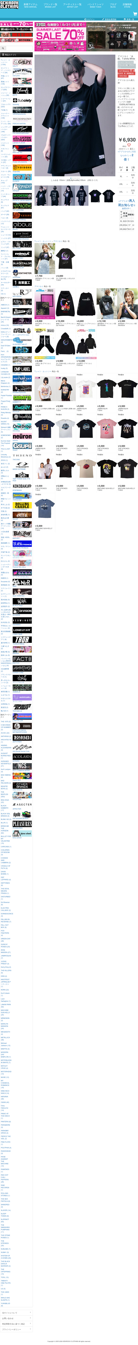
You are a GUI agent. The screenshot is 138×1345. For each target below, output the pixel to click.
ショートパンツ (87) (6, 99)
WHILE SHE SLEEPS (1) (5, 1298)
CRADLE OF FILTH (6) (5, 867)
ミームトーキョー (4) (6, 687)
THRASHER (17, 500)
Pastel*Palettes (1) (6, 396)
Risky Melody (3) (6, 413)
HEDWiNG (16, 624)
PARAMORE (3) (5, 1126)
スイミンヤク (17, 701)
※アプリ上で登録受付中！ (126, 205)
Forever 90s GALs (19, 567)
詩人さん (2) (5, 561)
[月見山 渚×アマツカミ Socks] (44, 343)
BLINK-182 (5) (6, 819)
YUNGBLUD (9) (5, 1304)
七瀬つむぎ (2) (5, 647)
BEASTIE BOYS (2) (4, 787)
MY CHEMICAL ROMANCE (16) (5, 1084)
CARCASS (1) (6, 846)
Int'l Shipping (124, 71)
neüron (15, 440)
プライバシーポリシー (11, 1329)
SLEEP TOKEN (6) (5, 1214)
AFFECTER (17, 809)
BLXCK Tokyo (18, 605)
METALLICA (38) (5, 1038)
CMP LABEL (17, 373)
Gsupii (15, 450)
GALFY (15, 66)
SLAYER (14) (6, 1210)
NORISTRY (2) (5, 391)
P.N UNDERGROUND (21, 133)
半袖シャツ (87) (5, 77)
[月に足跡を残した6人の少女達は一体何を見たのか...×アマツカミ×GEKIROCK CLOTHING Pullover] (65, 343)
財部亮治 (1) (5, 603)
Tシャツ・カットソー (125, 62)
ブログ (113, 5)
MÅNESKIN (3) (5, 1019)
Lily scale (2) (5, 377)
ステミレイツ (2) (6, 589)
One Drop (16, 430)
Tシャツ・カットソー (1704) (5, 62)
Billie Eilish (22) (5, 801)
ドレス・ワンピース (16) (6, 175)
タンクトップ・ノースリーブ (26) (6, 70)
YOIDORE (16, 171)
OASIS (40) (5, 1102)
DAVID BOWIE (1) (5, 872)
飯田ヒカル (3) (5, 471)
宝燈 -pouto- (17, 363)
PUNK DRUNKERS (20, 162)
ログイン (91, 19)
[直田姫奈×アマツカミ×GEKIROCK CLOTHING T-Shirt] (44, 258)
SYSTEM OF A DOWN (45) (6, 1256)
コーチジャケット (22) (6, 155)
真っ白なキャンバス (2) (6, 681)
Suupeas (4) (5, 581)
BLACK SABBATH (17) (4, 807)
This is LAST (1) (5, 450)
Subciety (16, 104)
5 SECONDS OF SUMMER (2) (6, 727)
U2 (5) (3, 1288)
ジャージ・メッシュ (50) (6, 94)
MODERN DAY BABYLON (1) (6, 1054)
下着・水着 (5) (5, 263)
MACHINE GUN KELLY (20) (5, 1012)
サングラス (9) (5, 200)
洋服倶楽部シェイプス (21, 528)
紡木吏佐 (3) (5, 622)
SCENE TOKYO (18, 85)
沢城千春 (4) (5, 552)
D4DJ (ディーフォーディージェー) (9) (6, 334)
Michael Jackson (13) (5, 1044)
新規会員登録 (110, 19)
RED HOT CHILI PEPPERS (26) (5, 1178)
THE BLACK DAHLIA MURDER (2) (6, 1263)
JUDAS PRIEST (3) (5, 962)
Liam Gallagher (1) (6, 1000)
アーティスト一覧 (72, 5)
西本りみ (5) (5, 655)
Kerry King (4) (6, 967)
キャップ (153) (4, 181)
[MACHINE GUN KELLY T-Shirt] (107, 468)
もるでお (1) (5, 695)
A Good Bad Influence (21, 239)
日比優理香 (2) (5, 670)
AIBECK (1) (5, 305)
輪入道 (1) (4, 710)
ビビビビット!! (18, 557)
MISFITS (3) (5, 1049)
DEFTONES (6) (5, 884)
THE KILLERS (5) (6, 971)
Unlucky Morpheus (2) (6, 455)
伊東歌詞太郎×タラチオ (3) (6, 482)
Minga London (18, 258)
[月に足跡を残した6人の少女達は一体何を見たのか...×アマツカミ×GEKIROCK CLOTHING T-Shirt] (65, 258)
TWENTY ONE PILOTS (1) (6, 1282)
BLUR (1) (4, 822)
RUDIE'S (16, 181)
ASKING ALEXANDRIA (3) (6, 747)
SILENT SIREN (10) (5, 422)
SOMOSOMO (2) (6, 436)
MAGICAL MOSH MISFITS (22, 200)
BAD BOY (16, 538)
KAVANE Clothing (19, 219)
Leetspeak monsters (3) (5, 372)
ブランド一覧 (50, 5)
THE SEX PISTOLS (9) (5, 1200)
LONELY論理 (17, 634)
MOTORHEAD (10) (6, 1072)
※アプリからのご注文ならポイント (127, 155)
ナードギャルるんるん (21, 576)
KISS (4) (4, 976)
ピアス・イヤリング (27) (6, 242)
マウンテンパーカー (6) (6, 166)
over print (16, 75)
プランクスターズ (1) (6, 675)
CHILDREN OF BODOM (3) (5, 852)
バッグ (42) (5, 211)
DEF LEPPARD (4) (6, 878)
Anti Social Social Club (21, 751)
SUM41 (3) (5, 1252)
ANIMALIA (16, 692)
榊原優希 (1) (5, 543)
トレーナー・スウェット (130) (6, 115)
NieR (14, 586)
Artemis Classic (18, 315)
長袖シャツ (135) (5, 82)
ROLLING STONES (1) (5, 1194)
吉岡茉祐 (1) (5, 704)
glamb (15, 95)
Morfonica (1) (6, 386)
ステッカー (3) (5, 289)
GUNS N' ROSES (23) (5, 945)
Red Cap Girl (17, 152)
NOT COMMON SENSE (21, 770)
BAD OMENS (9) (6, 776)
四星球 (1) (4, 578)
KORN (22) (5, 990)
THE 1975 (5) (6, 721)
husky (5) (4, 368)
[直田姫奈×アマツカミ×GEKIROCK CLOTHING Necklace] (127, 303)
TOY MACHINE (18, 210)
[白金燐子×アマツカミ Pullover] (86, 343)
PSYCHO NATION (19, 123)
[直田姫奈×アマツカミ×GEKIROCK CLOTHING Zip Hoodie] (107, 303)
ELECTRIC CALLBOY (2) (6, 909)
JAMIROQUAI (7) (6, 956)
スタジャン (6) (5, 149)
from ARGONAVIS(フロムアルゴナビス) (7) (6, 358)
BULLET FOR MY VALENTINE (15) (6, 839)
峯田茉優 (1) (5, 691)
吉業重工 (16, 287)
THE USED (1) (5, 1293)
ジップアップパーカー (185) (6, 129)
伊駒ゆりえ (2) (5, 477)
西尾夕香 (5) (5, 652)
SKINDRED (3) (5, 1205)
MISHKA (16, 653)
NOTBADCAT (18, 383)
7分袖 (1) (4, 110)
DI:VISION (16, 615)
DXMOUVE (17, 421)
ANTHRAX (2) (6, 736)
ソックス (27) (6, 238)
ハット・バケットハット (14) (6, 188)
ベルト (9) (4, 218)
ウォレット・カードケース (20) (6, 229)
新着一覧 (130, 19)
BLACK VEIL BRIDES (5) (5, 814)
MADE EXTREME (19, 469)
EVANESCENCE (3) (6, 914)
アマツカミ (57, 241)
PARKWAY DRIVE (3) (5, 1131)
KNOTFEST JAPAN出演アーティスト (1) (6, 982)
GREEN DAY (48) (5, 939)
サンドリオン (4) (6, 556)
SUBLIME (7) (6, 1249)
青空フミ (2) (5, 463)
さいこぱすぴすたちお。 (21, 335)
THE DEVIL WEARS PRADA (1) (5, 890)
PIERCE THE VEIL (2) (6, 1137)
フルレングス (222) (6, 105)
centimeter (16, 277)
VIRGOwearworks (19, 114)
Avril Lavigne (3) (6, 770)
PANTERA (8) (6, 1121)
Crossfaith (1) (6, 328)
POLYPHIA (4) (6, 1147)
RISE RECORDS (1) (5, 1187)
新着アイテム (30, 5)
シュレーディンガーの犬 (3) (6, 566)
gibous (15, 229)
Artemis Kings (18, 325)
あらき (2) (4, 467)
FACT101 (16, 663)
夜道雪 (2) (4, 707)
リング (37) (5, 247)
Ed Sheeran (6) (5, 903)
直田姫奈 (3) (5, 585)
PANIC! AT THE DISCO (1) (5, 1115)
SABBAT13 (17, 402)
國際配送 (130, 73)
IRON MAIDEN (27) (6, 951)
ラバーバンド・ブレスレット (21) (6, 256)
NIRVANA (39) (4, 1097)
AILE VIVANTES (18, 596)
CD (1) (3, 294)
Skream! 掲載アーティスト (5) (6, 429)
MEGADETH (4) (5, 1033)
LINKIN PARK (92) (6, 1005)
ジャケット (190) (5, 144)
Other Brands (17, 789)
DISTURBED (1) (5, 897)
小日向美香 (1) (5, 532)
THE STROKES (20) (5, 1243)
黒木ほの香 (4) (5, 519)
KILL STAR (17, 248)
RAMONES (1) (5, 1170)
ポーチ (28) (5, 214)
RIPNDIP (16, 191)
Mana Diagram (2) (5, 381)
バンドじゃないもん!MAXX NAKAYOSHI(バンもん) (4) (6, 661)
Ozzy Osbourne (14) (4, 1107)
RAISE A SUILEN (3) (5, 408)
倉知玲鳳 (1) (5, 514)
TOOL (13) (5, 1277)
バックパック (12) (6, 222)
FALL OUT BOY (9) (4, 926)
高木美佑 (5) (5, 599)
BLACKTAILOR (18, 267)
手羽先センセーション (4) (6, 626)
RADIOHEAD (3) (6, 1152)
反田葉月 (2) (5, 606)
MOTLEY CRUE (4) (4, 1067)
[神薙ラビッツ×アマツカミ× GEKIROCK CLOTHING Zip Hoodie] (65, 303)
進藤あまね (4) (5, 573)
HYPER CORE (18, 672)
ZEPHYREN (17, 741)
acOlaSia (16, 761)
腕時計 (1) (4, 250)
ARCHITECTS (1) (6, 740)
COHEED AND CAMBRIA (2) (6, 860)
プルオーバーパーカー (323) (6, 137)
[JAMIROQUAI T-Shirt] (86, 388)
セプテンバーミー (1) (6, 595)
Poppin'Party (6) (5, 402)
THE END (16, 459)
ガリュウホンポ (18, 682)
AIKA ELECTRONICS (20, 548)
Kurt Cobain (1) (5, 994)
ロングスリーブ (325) (6, 88)
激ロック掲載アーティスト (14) (6, 525)
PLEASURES (18, 828)
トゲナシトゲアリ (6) (6, 638)
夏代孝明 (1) (5, 642)
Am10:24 (16, 411)
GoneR (15, 519)
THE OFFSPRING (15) (5, 1271)
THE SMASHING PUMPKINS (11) (5, 1228)
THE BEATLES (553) (4, 794)
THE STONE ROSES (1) (5, 1236)
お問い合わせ (7, 1318)
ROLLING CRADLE (20, 509)
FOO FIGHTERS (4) (5, 932)
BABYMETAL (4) (5, 312)
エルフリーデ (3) (6, 488)
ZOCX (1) (4, 460)
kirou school (17, 837)
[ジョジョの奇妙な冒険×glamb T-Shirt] (44, 388)
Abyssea (16, 306)
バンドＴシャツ (96, 5)
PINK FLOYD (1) (5, 1143)
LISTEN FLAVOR (19, 143)
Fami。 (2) (5, 351)
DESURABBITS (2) (6, 341)
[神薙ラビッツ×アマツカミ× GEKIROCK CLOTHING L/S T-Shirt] (86, 303)
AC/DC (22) (5, 733)
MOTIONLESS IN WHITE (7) (6, 1061)
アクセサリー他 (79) (6, 278)
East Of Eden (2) (6, 346)
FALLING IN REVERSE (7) (6, 920)
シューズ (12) (6, 235)
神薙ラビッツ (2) (6, 499)
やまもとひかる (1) (6, 699)
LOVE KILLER (18, 720)
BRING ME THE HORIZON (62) (5, 829)
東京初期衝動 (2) (6, 632)
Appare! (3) (5, 308)
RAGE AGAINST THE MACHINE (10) (4, 1161)
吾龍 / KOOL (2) (5, 538)
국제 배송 (123, 76)
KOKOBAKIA (17, 490)
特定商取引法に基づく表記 (13, 1323)
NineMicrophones (19, 392)
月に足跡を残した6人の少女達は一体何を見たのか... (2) (6, 614)
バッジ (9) (4, 267)
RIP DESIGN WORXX (20, 818)
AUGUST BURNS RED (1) (6, 755)
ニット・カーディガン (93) (6, 122)
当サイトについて (9, 1312)
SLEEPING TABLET (20, 344)
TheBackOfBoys (18, 644)
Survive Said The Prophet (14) (5, 443)
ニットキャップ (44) (6, 195)
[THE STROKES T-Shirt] (65, 428)
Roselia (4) (5, 418)
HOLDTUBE (17, 799)
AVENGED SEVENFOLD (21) (6, 763)
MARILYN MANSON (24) (4, 1026)
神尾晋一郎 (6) (5, 494)
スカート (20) (6, 171)
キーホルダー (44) (6, 283)
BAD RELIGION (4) (6, 781)
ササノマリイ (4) (6, 547)
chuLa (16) (5, 325)
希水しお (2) (5, 504)
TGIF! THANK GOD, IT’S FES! (21, 479)
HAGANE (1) (5, 365)
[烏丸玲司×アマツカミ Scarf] (44, 303)
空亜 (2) (4, 511)
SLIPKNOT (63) (5, 1220)
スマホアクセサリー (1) (6, 272)
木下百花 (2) (5, 508)
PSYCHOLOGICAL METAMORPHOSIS (20, 731)
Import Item (17, 780)
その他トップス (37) (6, 161)
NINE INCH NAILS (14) (5, 1092)
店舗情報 (127, 5)
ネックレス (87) (5, 206)
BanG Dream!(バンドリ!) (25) (6, 319)
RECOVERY (17, 296)
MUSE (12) (5, 1077)
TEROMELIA (17, 711)
